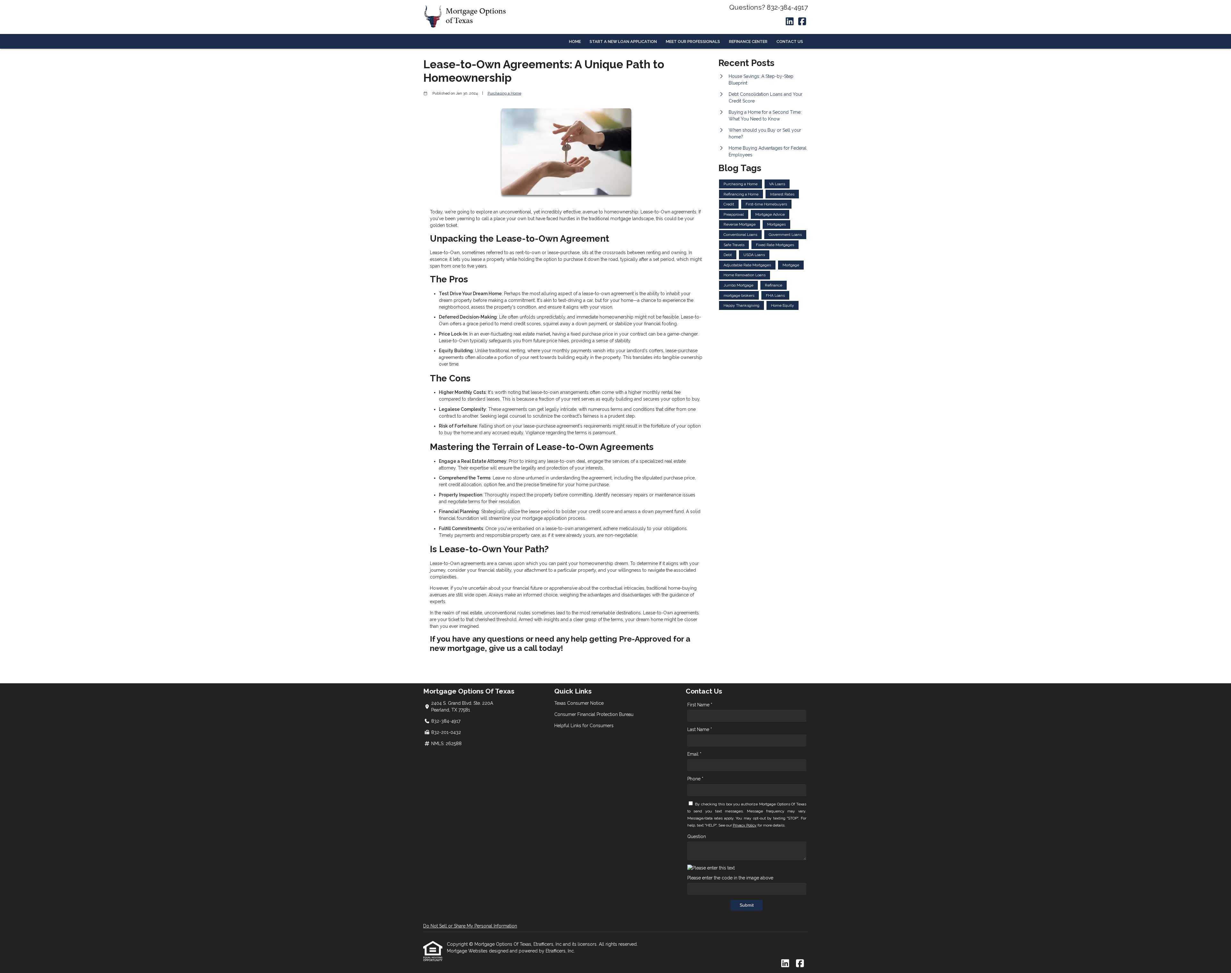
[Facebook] (802, 22)
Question (696, 836)
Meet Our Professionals (693, 41)
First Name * (699, 704)
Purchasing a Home (504, 93)
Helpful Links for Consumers (584, 725)
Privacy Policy (745, 825)
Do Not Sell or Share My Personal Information (470, 925)
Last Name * (699, 729)
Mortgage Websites (468, 950)
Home (575, 41)
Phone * (695, 778)
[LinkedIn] (789, 22)
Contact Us (789, 41)
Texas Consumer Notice (579, 703)
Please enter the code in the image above (730, 877)
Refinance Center (748, 41)
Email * (694, 754)
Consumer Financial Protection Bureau (593, 714)
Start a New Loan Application (623, 41)
